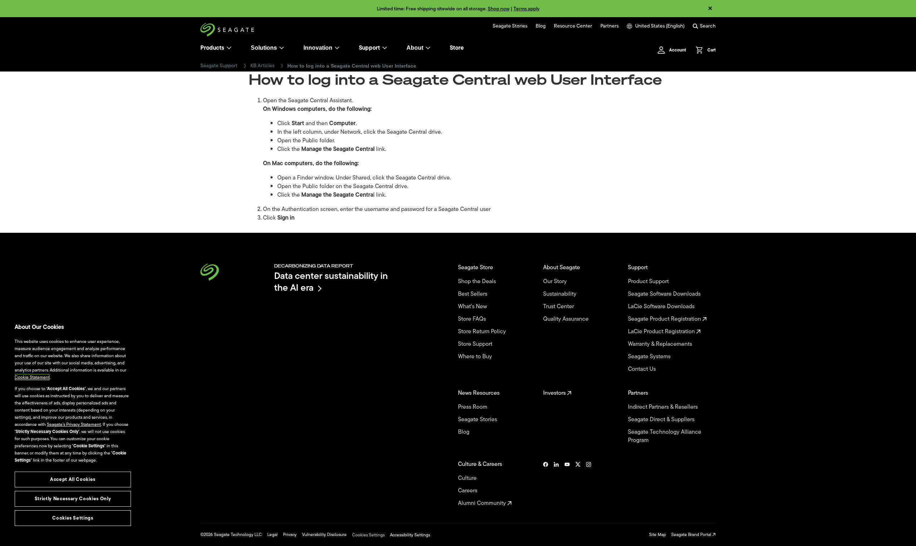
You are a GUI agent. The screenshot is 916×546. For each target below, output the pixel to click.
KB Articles (262, 66)
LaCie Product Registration (662, 332)
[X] (577, 483)
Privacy (290, 534)
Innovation (317, 48)
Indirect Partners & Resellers (663, 407)
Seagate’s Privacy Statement (74, 424)
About (414, 48)
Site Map (657, 534)
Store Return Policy (482, 332)
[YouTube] (567, 483)
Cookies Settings (368, 534)
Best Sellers (473, 294)
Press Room (473, 407)
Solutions (264, 48)
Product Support (649, 281)
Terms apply (526, 9)
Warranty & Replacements (660, 344)
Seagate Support (219, 66)
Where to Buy (475, 357)
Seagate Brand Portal (691, 534)
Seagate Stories (510, 26)
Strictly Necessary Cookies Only (73, 498)
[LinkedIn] (556, 483)
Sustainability (560, 294)
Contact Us (642, 369)
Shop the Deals (478, 281)
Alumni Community (482, 503)
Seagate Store (476, 268)
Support (369, 48)
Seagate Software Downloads (665, 294)
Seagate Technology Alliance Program (664, 436)
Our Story (555, 281)
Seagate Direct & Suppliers (662, 419)
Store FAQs (472, 319)
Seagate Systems (650, 357)
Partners (609, 26)
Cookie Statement (32, 377)
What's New (473, 306)
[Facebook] (545, 483)
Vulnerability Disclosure (324, 534)
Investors (555, 393)
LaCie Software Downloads (662, 306)
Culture (468, 478)
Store (457, 48)
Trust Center (559, 306)
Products (212, 48)
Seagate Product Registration (665, 319)
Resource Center (573, 26)
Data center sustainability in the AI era (331, 281)
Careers (468, 491)
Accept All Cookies (73, 479)
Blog (541, 26)
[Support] (384, 48)
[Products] (229, 48)
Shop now (499, 9)
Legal (272, 534)
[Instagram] (588, 483)
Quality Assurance (566, 319)
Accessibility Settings (410, 535)
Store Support (476, 344)
